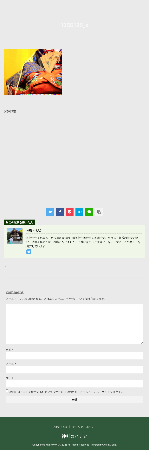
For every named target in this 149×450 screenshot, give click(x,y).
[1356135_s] (79, 212)
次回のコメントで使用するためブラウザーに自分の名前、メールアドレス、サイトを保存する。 (67, 391)
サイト (10, 377)
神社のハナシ (74, 436)
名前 (9, 349)
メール (11, 363)
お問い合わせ (60, 426)
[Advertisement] (74, 159)
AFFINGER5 (109, 444)
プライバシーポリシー (84, 426)
